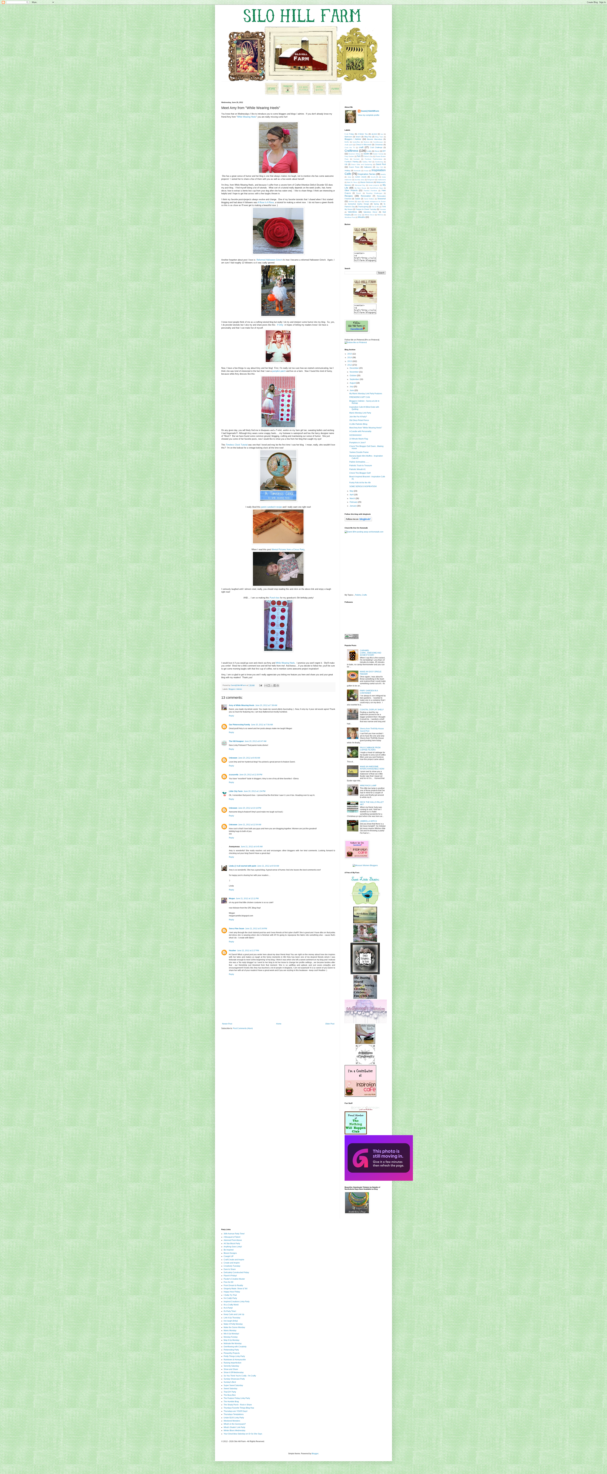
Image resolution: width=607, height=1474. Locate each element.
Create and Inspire (232, 1263)
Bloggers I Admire (235, 689)
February (354, 502)
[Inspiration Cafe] (360, 1096)
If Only (280, 325)
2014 (349, 357)
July (352, 387)
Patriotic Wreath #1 (357, 469)
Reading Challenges (374, 193)
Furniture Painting (352, 162)
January (353, 506)
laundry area (359, 179)
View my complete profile (368, 115)
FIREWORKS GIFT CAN (359, 397)
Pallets (358, 595)
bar (382, 134)
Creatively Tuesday (232, 1266)
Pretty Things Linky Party (234, 1356)
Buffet (347, 142)
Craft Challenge (376, 147)
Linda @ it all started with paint (242, 866)
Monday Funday (231, 1337)
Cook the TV (350, 147)
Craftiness (351, 150)
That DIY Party (230, 1392)
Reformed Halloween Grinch (269, 260)
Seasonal (381, 199)
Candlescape (378, 142)
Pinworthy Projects (232, 1353)
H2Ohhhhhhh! (355, 435)
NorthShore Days (376, 188)
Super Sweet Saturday (233, 1385)
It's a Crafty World (231, 1305)
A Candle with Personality (360, 431)
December (354, 368)
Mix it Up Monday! (231, 1334)
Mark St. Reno (352, 182)
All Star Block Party (232, 1243)
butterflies (356, 142)
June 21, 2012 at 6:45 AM (252, 847)
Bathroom (348, 137)
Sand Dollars (369, 199)
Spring (376, 204)
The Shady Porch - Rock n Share (238, 1405)
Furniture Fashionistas (373, 159)
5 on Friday (349, 134)
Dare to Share (230, 1269)
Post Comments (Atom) (243, 1028)
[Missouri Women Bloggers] (365, 865)
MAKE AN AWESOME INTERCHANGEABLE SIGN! (372, 767)
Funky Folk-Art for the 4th (360, 483)
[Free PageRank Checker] (352, 638)
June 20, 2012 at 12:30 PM (250, 775)
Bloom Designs (230, 1253)
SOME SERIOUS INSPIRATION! (363, 486)
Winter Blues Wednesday (234, 1430)
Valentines (352, 212)
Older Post (329, 1024)
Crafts (364, 595)
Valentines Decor (370, 212)
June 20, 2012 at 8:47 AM (255, 741)
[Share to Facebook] (274, 685)
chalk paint (349, 145)
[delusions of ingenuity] (365, 1064)
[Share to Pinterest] (277, 685)
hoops (366, 170)
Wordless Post (350, 217)
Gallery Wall (366, 162)
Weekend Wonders (232, 1421)
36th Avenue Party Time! (234, 1234)
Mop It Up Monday (231, 1340)
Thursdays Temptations (234, 1414)
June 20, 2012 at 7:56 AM (262, 725)
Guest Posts (354, 167)
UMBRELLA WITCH (368, 821)
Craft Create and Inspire (234, 1260)
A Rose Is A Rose (266, 202)
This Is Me (375, 207)
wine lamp (358, 215)
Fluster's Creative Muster (234, 1279)
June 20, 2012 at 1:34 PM (254, 791)
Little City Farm (236, 791)
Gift (346, 164)
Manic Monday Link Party (360, 413)
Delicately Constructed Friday (236, 1272)
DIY (384, 151)
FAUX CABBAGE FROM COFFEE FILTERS (370, 748)
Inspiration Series (366, 174)
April (352, 495)
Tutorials (383, 209)
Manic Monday (230, 1330)
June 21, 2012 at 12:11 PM (247, 898)
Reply (231, 716)
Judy (349, 177)
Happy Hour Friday (232, 1292)
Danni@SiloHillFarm (370, 111)
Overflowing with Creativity (235, 1347)
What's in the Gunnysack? (235, 1424)
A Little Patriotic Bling (358, 424)
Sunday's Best (230, 1382)
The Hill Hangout (236, 741)
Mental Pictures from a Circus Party (288, 549)
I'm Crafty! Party (230, 1298)
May (352, 491)
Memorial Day (360, 185)
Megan (232, 898)
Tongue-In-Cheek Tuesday (366, 209)
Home (278, 1024)
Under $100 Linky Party (234, 1418)
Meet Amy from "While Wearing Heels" (365, 428)
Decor (377, 151)
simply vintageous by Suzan (375, 201)
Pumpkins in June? (357, 443)
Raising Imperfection (232, 1363)
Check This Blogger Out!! (360, 473)
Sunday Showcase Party (234, 1379)
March (353, 498)
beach (358, 137)
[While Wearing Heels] (365, 1043)
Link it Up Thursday (232, 1318)
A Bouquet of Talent (232, 1237)
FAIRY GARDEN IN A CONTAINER (369, 692)
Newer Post (227, 1024)
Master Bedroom (366, 182)
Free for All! (228, 1282)
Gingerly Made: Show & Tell (235, 1288)
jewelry (383, 174)
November (354, 372)
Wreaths (361, 217)
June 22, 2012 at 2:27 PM (248, 950)
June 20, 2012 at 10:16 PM (249, 808)
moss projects (374, 185)
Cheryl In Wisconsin (363, 145)
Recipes (349, 196)
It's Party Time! (230, 1311)
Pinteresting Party (231, 1350)
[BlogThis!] (268, 685)
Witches (380, 215)
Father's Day (368, 156)
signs (359, 201)
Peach (358, 193)
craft (361, 147)
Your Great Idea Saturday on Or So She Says (243, 1434)
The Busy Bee (230, 1395)
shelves (351, 201)
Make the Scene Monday (234, 1327)
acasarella (233, 775)
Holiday (347, 170)
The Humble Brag (231, 1401)
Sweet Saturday (230, 1388)
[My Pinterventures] (379, 1180)
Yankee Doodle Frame (359, 452)
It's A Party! (228, 1308)
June (352, 390)
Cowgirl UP (228, 1256)
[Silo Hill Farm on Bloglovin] (358, 521)
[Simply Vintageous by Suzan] (365, 974)
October (353, 375)
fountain (357, 159)
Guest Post (381, 164)
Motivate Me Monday (233, 1343)
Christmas (379, 145)
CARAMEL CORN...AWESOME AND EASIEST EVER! (370, 652)
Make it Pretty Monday (233, 1324)
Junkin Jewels (361, 177)
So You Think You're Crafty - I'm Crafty (240, 1376)
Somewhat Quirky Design (358, 204)
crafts (369, 151)
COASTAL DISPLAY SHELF (372, 710)
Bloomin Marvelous (374, 139)
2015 (349, 354)
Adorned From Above (233, 1240)
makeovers (382, 179)
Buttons (366, 142)
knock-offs (374, 177)
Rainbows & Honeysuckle (235, 1360)
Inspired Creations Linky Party (236, 1301)
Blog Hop (368, 137)
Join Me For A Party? (358, 417)
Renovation (366, 196)
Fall (358, 156)
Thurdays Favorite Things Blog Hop (239, 1408)
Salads (357, 199)
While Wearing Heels (246, 117)
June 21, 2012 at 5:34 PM (256, 928)
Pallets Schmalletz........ (359, 462)
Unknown (233, 758)
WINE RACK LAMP (368, 785)
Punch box (274, 598)
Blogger (315, 1453)
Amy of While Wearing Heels (241, 705)
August (353, 383)
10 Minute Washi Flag (358, 439)
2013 (349, 361)
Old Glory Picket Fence (359, 420)
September (355, 379)
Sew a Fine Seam (236, 928)
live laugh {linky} (231, 1321)
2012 (349, 365)
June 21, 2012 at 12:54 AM (249, 825)
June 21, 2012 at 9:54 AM (268, 866)
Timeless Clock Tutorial (237, 445)
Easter (366, 154)
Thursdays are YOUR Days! (235, 1411)
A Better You (363, 134)
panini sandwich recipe (271, 507)
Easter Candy (378, 154)
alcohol (374, 134)
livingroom (371, 179)
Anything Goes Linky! (233, 1247)
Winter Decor (369, 215)
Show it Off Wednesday (234, 1372)
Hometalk (357, 170)
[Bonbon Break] (365, 1110)
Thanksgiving (363, 207)
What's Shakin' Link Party (234, 1427)
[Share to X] (271, 685)
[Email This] (265, 685)
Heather (232, 950)
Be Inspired (228, 1250)
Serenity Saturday (231, 1366)
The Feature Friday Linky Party (237, 1398)
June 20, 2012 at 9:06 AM (249, 758)
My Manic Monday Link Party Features (365, 393)
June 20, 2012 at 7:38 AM (266, 705)
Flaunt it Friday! (230, 1276)
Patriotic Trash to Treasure (360, 465)
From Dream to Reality (233, 1285)
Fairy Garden (349, 156)
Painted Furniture (370, 190)
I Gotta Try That (230, 1295)
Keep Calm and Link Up (234, 1314)
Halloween (368, 167)
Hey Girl (379, 167)
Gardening (379, 162)
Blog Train (379, 137)
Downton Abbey (354, 154)
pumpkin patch (279, 371)
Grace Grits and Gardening (361, 164)
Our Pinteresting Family (239, 725)
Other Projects (351, 190)
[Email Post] (260, 685)
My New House (360, 188)
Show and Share (231, 1369)
